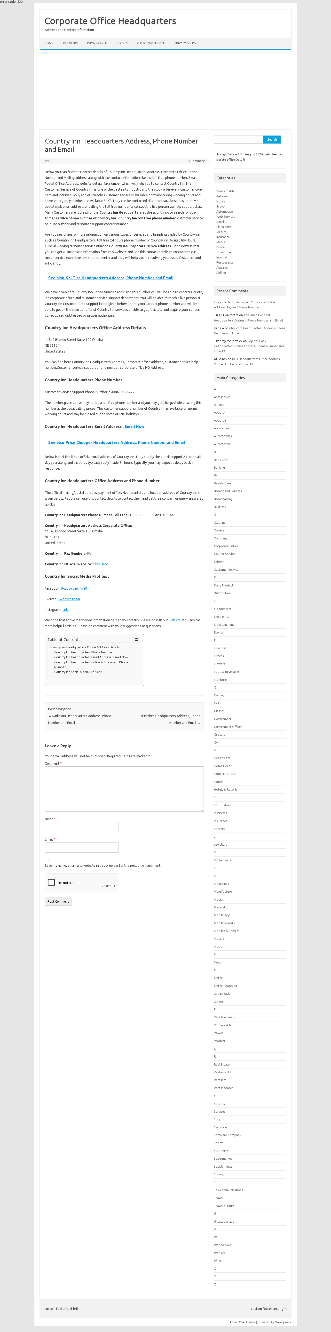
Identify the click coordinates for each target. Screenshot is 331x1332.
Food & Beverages (227, 671)
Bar (216, 475)
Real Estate (222, 1064)
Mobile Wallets (224, 923)
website (175, 620)
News (218, 962)
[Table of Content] (136, 639)
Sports (218, 1143)
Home (49, 43)
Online (218, 977)
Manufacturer (223, 891)
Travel (220, 206)
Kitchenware (222, 860)
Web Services (225, 216)
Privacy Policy (185, 43)
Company (220, 538)
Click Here (100, 564)
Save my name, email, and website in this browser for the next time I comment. (103, 865)
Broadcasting (223, 499)
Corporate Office (226, 546)
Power (221, 247)
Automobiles (223, 436)
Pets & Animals (224, 1017)
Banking (221, 221)
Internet (222, 257)
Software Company (227, 1135)
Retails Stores (223, 1088)
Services (219, 1111)
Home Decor (223, 766)
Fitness (219, 656)
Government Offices (228, 726)
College (219, 530)
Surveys (219, 1174)
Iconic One (237, 1322)
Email (50, 839)
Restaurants (224, 262)
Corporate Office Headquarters (110, 21)
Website (220, 1252)
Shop (217, 1119)
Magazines (221, 883)
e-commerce (223, 608)
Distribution (222, 593)
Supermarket (223, 1158)
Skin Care (220, 1127)
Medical (221, 231)
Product (219, 1041)
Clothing (220, 522)
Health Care (222, 758)
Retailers (70, 43)
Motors (219, 938)
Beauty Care (222, 483)
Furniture (220, 679)
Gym (217, 742)
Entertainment (224, 624)
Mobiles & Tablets (226, 930)
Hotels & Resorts (226, 789)
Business (220, 506)
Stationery (221, 1150)
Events (218, 632)
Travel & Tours (224, 1205)
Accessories (222, 397)
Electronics (224, 226)
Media (220, 242)
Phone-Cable (225, 191)
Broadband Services (228, 491)
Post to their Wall (74, 588)
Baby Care (221, 459)
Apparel (222, 267)
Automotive (224, 211)
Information (222, 805)
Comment (53, 763)
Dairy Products (224, 585)
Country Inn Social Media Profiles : (78, 672)
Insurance (223, 237)
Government (225, 252)
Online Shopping (225, 985)
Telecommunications (228, 1190)
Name (50, 819)
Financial (220, 648)
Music (218, 946)
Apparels (220, 420)
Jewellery (220, 844)
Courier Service (224, 553)
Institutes (220, 813)
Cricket (219, 561)
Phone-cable (97, 43)
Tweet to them (69, 599)
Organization (223, 993)
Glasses (219, 711)
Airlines (221, 272)
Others (219, 1001)
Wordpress (283, 1322)
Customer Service (151, 43)
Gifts (217, 703)
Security (219, 1103)
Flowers (219, 664)
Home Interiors (224, 773)
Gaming (219, 695)
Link (65, 610)
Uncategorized (224, 1221)
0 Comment (196, 161)
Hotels (122, 43)
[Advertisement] (165, 90)
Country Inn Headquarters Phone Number (83, 652)
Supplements (223, 1166)
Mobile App (222, 915)
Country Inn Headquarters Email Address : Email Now (91, 657)
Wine (217, 1260)
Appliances (221, 428)
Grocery (219, 734)
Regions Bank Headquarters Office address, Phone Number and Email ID (249, 346)
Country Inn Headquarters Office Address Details (84, 647)
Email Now (134, 426)
